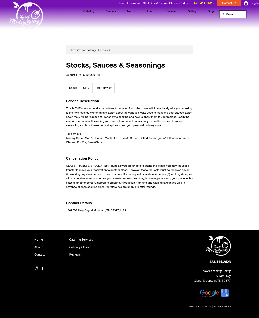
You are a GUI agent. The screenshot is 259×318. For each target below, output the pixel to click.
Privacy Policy (222, 306)
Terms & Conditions (199, 306)
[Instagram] (36, 268)
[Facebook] (42, 268)
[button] (229, 3)
